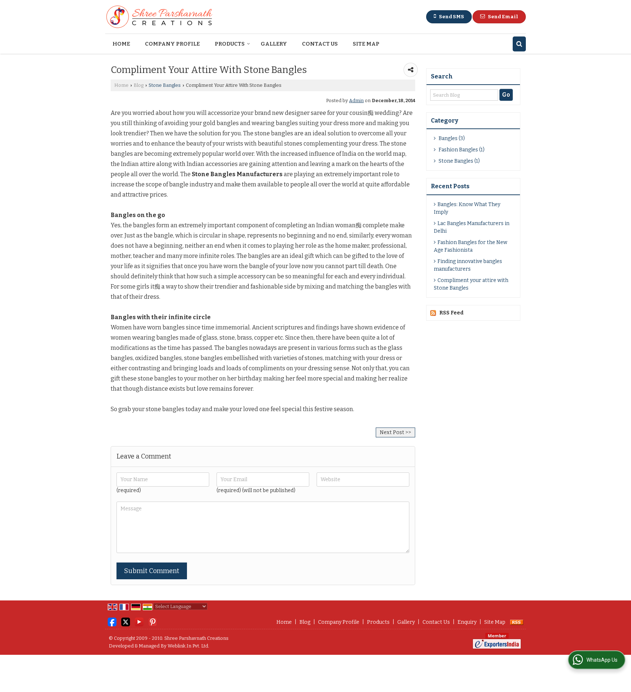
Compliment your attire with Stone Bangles (471, 284)
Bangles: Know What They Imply (467, 208)
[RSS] (516, 622)
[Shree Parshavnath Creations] (159, 17)
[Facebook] (112, 622)
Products (230, 43)
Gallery (274, 43)
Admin (356, 100)
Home (121, 43)
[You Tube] (139, 622)
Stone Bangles (165, 85)
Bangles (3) (451, 138)
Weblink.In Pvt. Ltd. (188, 646)
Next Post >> (395, 432)
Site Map (366, 43)
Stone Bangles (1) (458, 161)
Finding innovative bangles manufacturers (468, 265)
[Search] (519, 43)
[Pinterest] (152, 622)
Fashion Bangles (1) (461, 150)
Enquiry (467, 622)
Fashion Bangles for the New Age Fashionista (470, 246)
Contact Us (320, 43)
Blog (139, 85)
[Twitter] (125, 622)
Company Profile (172, 43)
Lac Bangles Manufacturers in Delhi (471, 227)
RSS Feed (451, 313)
